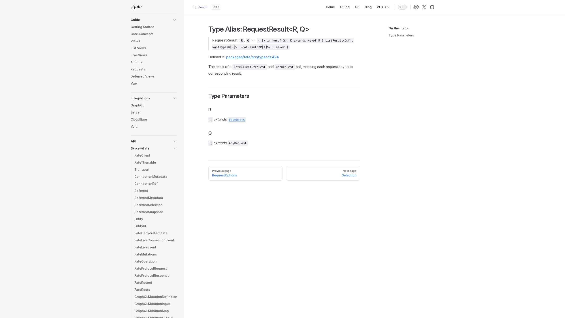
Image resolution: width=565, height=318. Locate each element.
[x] (424, 7)
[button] (154, 19)
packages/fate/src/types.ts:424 (252, 57)
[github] (432, 7)
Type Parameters (401, 35)
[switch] (402, 7)
